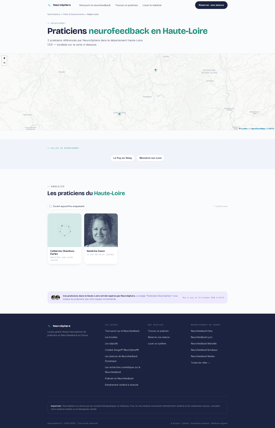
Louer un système (157, 343)
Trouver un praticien (126, 5)
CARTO (270, 128)
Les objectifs (111, 343)
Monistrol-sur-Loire (151, 158)
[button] (119, 114)
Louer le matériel (152, 5)
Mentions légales (219, 423)
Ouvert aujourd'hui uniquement (68, 206)
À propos (175, 423)
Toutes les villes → (200, 362)
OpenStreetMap (258, 128)
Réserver (211, 5)
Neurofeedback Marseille (204, 343)
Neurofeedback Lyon (201, 337)
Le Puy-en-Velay (122, 158)
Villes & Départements (73, 14)
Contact (185, 423)
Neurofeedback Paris (201, 331)
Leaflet (244, 128)
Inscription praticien (200, 423)
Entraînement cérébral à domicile (121, 385)
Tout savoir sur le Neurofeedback (122, 331)
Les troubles (111, 337)
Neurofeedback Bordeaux (204, 350)
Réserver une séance (159, 337)
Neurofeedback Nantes (203, 356)
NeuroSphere (62, 5)
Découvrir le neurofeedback (95, 5)
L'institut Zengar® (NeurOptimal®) (122, 350)
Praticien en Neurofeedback (119, 378)
